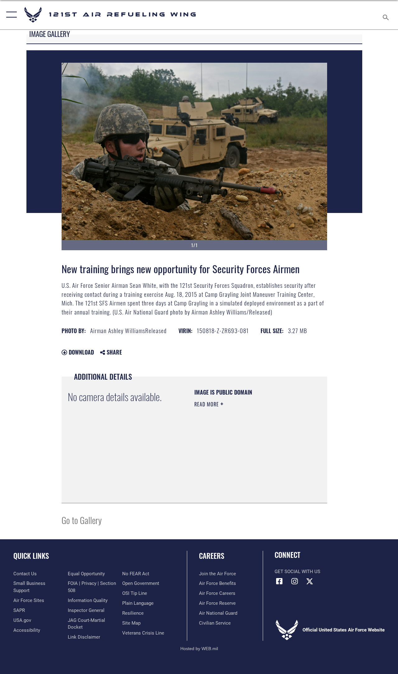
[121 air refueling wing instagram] (294, 581)
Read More (207, 404)
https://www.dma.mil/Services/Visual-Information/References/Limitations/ (232, 465)
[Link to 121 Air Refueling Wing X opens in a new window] (309, 581)
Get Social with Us (297, 571)
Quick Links (31, 556)
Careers (211, 556)
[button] (10, 14)
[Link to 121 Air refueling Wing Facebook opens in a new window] (279, 581)
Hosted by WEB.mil (199, 648)
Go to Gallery (82, 520)
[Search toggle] (387, 14)
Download (80, 352)
